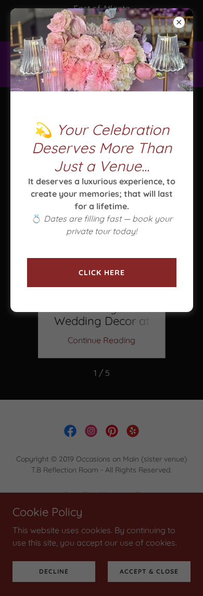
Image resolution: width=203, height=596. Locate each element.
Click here (102, 272)
